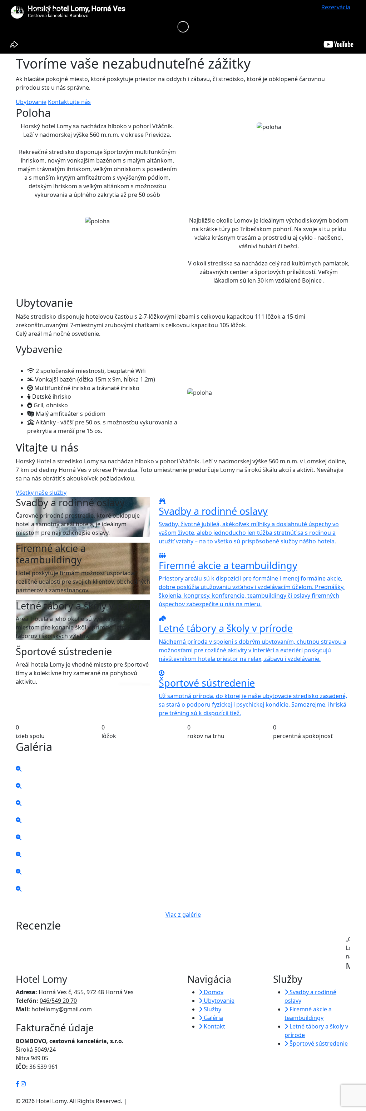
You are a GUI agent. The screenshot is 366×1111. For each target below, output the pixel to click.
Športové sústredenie (318, 1043)
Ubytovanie (197, 10)
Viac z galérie (183, 914)
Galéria (281, 10)
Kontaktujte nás (69, 102)
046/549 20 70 (58, 1001)
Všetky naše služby (41, 493)
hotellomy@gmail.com (61, 1009)
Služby (230, 10)
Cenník (257, 10)
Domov (166, 10)
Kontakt (307, 10)
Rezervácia (335, 7)
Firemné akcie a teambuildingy (308, 1013)
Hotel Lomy (43, 10)
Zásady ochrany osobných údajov (173, 1101)
